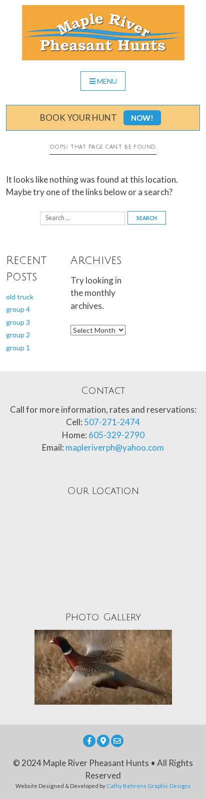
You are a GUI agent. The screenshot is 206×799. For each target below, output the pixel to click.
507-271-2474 (112, 422)
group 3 (18, 322)
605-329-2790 (116, 435)
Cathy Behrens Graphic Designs (148, 786)
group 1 (18, 347)
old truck (20, 296)
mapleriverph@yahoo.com (115, 447)
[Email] (117, 741)
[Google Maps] (103, 741)
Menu (107, 81)
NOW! (142, 117)
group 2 (18, 334)
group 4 (18, 309)
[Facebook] (89, 741)
